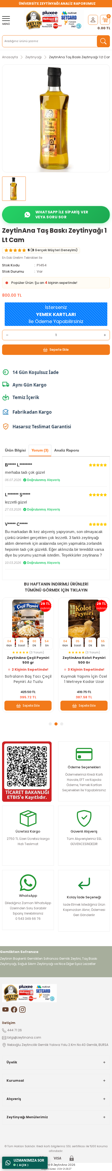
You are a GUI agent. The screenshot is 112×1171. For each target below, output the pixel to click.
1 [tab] (50, 723)
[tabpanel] (28, 655)
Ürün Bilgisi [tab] (15, 450)
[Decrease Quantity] (7, 335)
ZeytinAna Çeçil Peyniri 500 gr (28, 660)
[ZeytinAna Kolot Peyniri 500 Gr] (84, 623)
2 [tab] (56, 723)
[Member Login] (93, 20)
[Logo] (54, 20)
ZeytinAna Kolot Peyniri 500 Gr (84, 660)
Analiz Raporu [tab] (66, 450)
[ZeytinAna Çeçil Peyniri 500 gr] (28, 623)
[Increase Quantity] (105, 335)
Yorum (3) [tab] (40, 450)
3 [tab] (61, 723)
